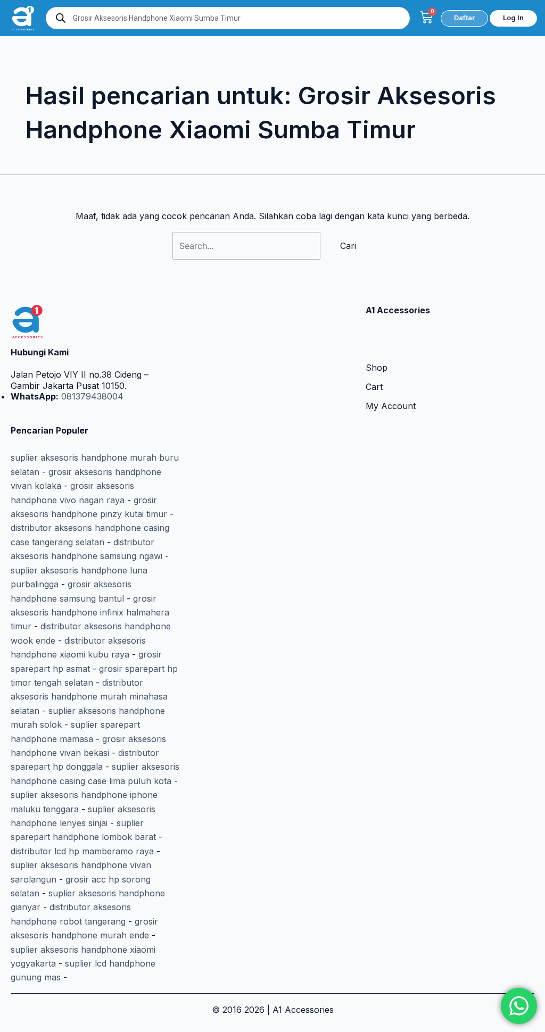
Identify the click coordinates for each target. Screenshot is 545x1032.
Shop (376, 367)
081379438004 (91, 396)
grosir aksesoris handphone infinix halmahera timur (90, 612)
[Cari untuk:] (247, 245)
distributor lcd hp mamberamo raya (82, 851)
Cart (374, 386)
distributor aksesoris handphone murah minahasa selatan (89, 696)
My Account (391, 406)
